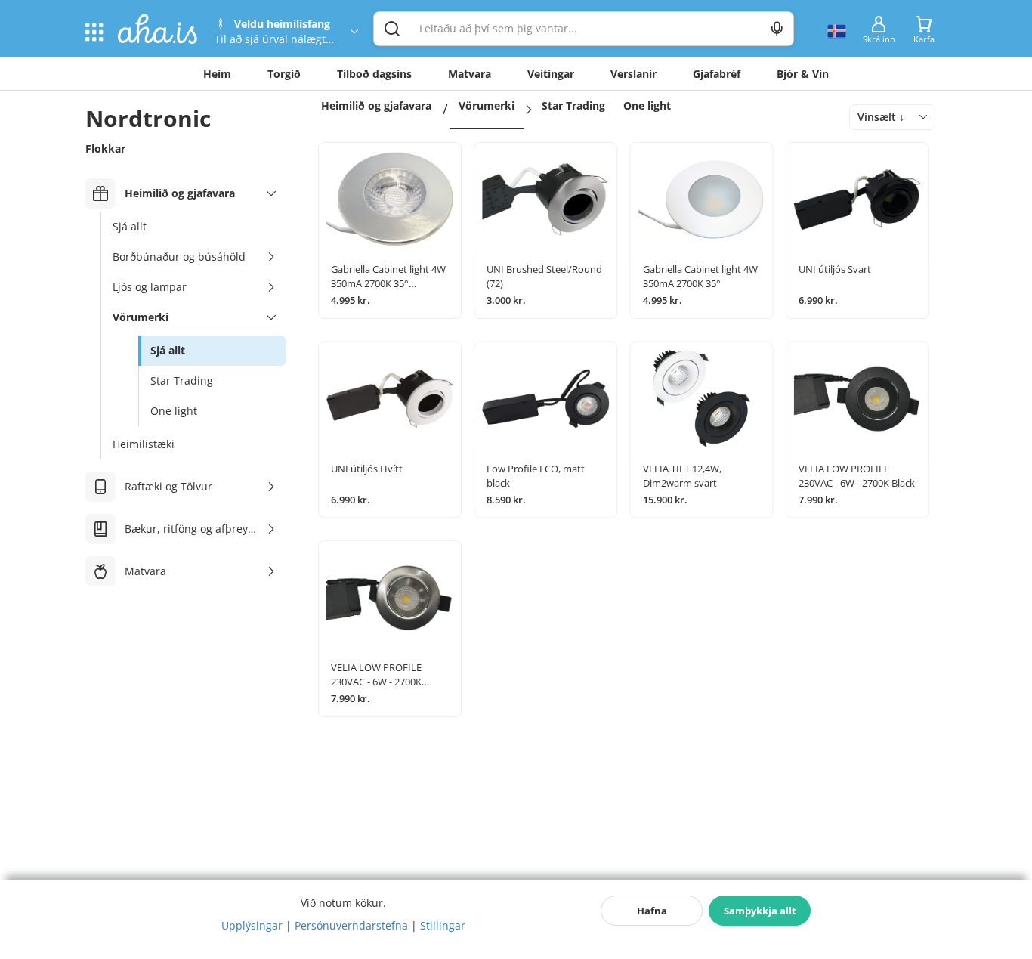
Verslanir (633, 74)
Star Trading (573, 105)
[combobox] (892, 117)
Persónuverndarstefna (351, 925)
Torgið (284, 74)
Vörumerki (486, 105)
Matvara (469, 74)
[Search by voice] (777, 28)
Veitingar (550, 74)
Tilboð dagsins (374, 74)
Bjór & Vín (803, 74)
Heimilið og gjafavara (376, 105)
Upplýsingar (252, 925)
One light (647, 105)
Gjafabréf (716, 74)
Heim (217, 74)
